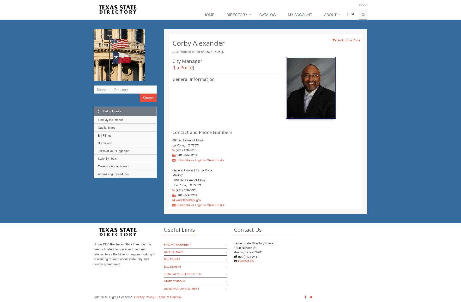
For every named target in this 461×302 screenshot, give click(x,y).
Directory (236, 14)
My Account (300, 14)
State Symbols (107, 158)
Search (148, 97)
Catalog (267, 14)
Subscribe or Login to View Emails (200, 160)
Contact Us (246, 261)
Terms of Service (169, 297)
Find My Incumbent (110, 120)
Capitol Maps (106, 127)
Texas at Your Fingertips (113, 151)
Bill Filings (104, 135)
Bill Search (105, 143)
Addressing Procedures (113, 174)
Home (208, 14)
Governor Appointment (112, 166)
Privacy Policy (144, 297)
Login (363, 4)
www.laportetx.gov (188, 200)
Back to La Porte (348, 40)
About (330, 14)
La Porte (183, 67)
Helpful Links (111, 111)
